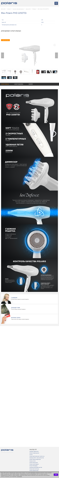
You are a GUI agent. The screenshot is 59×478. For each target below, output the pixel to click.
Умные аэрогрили (33, 462)
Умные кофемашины (34, 453)
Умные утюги (32, 461)
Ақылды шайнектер (33, 451)
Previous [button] (2, 55)
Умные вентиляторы (34, 469)
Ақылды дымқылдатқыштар (35, 467)
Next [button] (56, 55)
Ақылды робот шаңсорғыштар (36, 457)
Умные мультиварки (34, 464)
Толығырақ (19, 476)
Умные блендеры (33, 465)
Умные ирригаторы (33, 470)
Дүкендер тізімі (15, 307)
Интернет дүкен (15, 317)
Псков (30, 454)
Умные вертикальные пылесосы (36, 456)
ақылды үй (32, 449)
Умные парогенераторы (35, 459)
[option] (29, 54)
